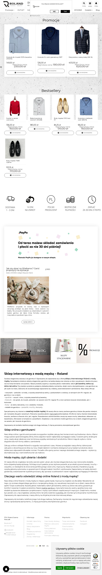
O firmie (29, 524)
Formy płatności (50, 528)
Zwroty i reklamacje (33, 537)
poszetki (25, 407)
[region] (51, 205)
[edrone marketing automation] (35, 15)
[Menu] (99, 554)
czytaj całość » (28, 322)
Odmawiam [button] (70, 568)
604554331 (9, 530)
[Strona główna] (13, 4)
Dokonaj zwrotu (67, 529)
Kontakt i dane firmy (34, 521)
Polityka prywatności (34, 531)
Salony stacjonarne (33, 526)
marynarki (54, 414)
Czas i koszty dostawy (52, 521)
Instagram (83, 524)
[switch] (95, 567)
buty (7, 405)
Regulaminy (31, 534)
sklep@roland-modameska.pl (11, 534)
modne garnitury (48, 488)
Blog (24, 273)
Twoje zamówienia (68, 521)
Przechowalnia (67, 526)
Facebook (83, 521)
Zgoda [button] (59, 568)
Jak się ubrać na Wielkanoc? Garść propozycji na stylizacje (23, 269)
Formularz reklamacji (51, 535)
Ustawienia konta (68, 524)
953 (48, 269)
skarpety (39, 407)
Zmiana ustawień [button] (83, 568)
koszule (8, 400)
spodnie (8, 397)
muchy (32, 407)
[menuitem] (10, 10)
